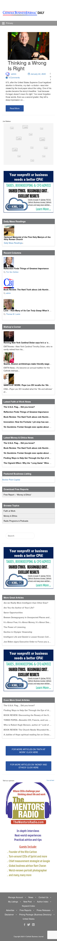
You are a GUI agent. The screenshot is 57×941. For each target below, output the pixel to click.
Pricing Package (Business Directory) (35, 914)
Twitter (28, 924)
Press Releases (43, 910)
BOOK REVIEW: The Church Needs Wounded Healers (28, 729)
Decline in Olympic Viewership (18, 632)
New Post (27, 901)
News (30, 897)
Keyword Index (28, 905)
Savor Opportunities (13, 612)
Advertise (10, 910)
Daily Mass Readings (13, 242)
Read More (15, 108)
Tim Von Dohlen (12, 272)
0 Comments (14, 77)
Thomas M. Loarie (13, 314)
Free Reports (25, 910)
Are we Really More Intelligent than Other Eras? (26, 602)
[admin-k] (28, 283)
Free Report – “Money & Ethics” (17, 494)
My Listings (13, 901)
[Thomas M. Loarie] (28, 304)
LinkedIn (33, 924)
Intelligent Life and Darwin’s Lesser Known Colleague (29, 636)
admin (13, 73)
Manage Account (15, 897)
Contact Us (43, 897)
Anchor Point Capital (11, 479)
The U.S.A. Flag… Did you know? (19, 406)
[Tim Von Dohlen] (28, 262)
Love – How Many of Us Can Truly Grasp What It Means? (30, 310)
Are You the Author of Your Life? (19, 607)
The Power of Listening (15, 627)
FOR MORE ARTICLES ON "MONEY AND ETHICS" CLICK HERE (28, 766)
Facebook (24, 924)
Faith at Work (9, 510)
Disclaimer (9, 914)
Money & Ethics (10, 515)
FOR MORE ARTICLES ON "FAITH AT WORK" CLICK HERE (28, 751)
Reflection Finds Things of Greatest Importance (26, 268)
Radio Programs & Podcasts (16, 520)
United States (28, 918)
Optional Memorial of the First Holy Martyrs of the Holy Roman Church (27, 238)
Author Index (42, 901)
